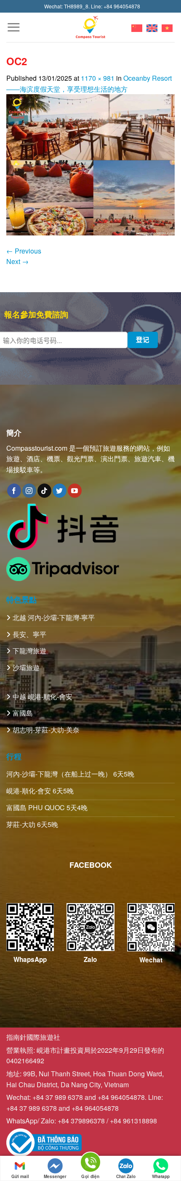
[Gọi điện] (90, 1163)
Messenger (55, 1176)
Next (17, 261)
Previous (23, 251)
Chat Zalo (126, 1176)
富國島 (23, 713)
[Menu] (13, 27)
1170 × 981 (97, 78)
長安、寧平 (29, 634)
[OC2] (90, 164)
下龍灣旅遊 (29, 650)
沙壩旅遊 (26, 667)
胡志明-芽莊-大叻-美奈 (46, 729)
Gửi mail (20, 1176)
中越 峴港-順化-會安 (42, 696)
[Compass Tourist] (91, 27)
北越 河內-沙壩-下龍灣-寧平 (54, 617)
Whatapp (161, 1176)
